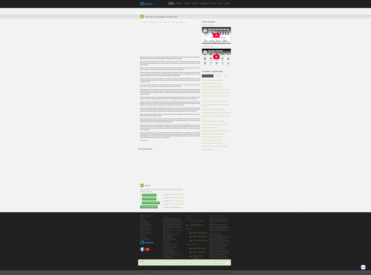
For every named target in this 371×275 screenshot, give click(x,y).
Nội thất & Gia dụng (145, 232)
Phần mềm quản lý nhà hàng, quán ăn (213, 134)
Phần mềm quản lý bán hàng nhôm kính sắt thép (216, 130)
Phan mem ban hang (213, 261)
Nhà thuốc (142, 235)
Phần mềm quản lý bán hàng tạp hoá (213, 80)
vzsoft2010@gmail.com (196, 225)
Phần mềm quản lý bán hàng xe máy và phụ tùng (216, 93)
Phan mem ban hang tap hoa (158, 263)
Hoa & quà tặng (144, 227)
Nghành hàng (207, 76)
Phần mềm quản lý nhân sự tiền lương (172, 223)
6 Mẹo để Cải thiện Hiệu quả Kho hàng (173, 220)
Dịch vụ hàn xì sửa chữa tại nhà (171, 233)
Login (229, 272)
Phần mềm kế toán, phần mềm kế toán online (215, 146)
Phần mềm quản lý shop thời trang (212, 86)
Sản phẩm (187, 3)
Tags (225, 76)
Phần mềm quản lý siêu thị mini (212, 83)
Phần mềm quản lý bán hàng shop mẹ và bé (215, 124)
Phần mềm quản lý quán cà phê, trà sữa (214, 137)
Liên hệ (227, 3)
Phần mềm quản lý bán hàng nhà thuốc (214, 121)
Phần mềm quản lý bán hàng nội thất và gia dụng (216, 113)
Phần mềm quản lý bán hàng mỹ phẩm (213, 109)
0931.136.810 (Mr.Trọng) (200, 240)
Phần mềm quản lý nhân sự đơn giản (172, 224)
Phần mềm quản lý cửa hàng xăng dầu (219, 244)
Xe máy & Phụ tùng (145, 224)
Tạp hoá (142, 218)
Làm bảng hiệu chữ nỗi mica (170, 253)
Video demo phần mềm (218, 263)
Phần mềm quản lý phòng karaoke (212, 140)
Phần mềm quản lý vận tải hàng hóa (219, 218)
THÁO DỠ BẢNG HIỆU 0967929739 (172, 226)
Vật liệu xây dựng (144, 223)
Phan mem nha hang (175, 261)
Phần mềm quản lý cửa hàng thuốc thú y (220, 227)
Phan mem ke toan (205, 263)
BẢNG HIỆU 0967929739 (169, 239)
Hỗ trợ (213, 3)
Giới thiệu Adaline (208, 46)
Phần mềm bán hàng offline (216, 239)
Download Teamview (149, 195)
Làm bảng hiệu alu (168, 257)
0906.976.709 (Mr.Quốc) (200, 236)
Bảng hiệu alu (166, 242)
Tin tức (220, 3)
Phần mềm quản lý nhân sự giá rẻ (171, 221)
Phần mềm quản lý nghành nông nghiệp (220, 251)
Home (171, 3)
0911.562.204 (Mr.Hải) (199, 252)
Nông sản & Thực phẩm (146, 233)
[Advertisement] (170, 39)
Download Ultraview (149, 199)
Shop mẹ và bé (143, 236)
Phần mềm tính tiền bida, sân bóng (212, 143)
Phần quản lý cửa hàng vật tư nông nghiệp (220, 236)
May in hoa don (203, 261)
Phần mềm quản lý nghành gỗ (217, 254)
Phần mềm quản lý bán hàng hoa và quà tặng (215, 101)
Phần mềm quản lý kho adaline (217, 247)
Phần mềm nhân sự (208, 149)
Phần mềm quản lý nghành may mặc (219, 253)
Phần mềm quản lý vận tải (210, 127)
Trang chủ (200, 272)
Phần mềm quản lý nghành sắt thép (218, 256)
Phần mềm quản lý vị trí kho (217, 242)
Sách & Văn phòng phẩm (146, 229)
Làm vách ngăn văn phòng (170, 247)
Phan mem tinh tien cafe (162, 261)
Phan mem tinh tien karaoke (189, 261)
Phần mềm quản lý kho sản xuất (218, 250)
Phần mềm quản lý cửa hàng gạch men (219, 226)
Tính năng (195, 3)
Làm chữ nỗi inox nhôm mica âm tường (173, 254)
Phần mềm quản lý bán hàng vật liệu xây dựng (216, 90)
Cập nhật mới (205, 3)
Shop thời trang (144, 221)
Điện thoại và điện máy (145, 226)
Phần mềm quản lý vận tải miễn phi (218, 257)
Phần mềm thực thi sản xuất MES (218, 238)
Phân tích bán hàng (208, 25)
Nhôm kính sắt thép (145, 239)
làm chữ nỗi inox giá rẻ (168, 250)
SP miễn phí (218, 76)
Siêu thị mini (143, 220)
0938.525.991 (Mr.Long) (200, 232)
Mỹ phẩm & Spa (144, 230)
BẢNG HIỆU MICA (168, 238)
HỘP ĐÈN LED (167, 236)
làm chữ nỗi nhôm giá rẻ (169, 251)
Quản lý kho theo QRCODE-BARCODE (220, 241)
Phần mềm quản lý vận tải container (219, 220)
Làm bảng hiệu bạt (168, 256)
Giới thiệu (178, 3)
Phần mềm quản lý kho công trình (218, 245)
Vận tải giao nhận (144, 238)
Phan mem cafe (150, 261)
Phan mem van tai (194, 263)
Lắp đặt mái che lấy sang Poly (170, 244)
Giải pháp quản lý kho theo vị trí (171, 218)
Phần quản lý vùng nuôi (216, 235)
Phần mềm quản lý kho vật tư (217, 248)
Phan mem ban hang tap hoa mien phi (178, 263)
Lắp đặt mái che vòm (168, 245)
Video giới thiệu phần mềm (150, 203)
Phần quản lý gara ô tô (215, 233)
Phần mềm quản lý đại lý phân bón (218, 229)
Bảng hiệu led (166, 241)
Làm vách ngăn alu (168, 248)
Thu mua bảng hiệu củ (169, 235)
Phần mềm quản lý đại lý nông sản (218, 224)
